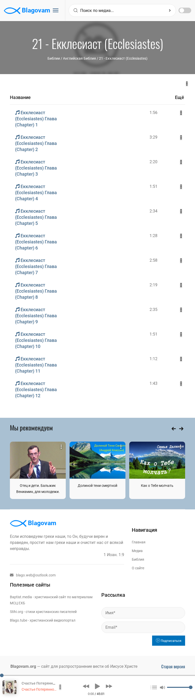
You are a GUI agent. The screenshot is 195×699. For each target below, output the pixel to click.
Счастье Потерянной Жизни (45, 689)
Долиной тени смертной (97, 486)
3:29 (153, 137)
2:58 (153, 260)
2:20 (153, 161)
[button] (86, 686)
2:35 (153, 309)
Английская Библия (79, 58)
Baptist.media (21, 597)
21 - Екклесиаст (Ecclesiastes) (123, 58)
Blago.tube (18, 620)
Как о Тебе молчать (157, 486)
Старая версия (173, 666)
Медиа (137, 551)
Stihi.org (16, 612)
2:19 (153, 284)
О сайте (138, 568)
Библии (53, 58)
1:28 (153, 235)
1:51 (153, 186)
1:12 (153, 358)
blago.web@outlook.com (36, 575)
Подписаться (170, 641)
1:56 (153, 112)
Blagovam (35, 10)
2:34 (153, 211)
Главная (138, 542)
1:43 (153, 383)
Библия (138, 559)
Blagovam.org (23, 666)
